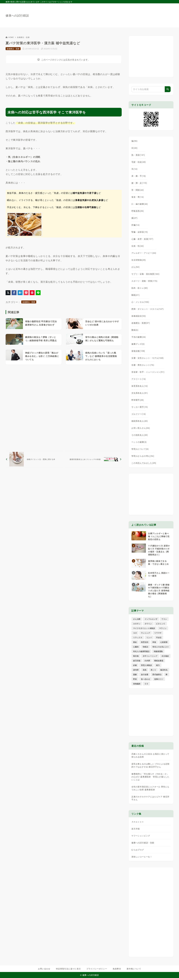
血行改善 (144, 674)
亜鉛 (135, 642)
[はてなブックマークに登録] (20, 292)
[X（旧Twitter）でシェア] (8, 292)
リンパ (149, 637)
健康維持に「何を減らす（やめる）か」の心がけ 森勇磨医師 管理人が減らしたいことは (150, 776)
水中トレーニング (150, 656)
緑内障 (136, 669)
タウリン (148, 623)
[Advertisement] (122, 14)
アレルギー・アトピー (143, 252)
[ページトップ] (172, 971)
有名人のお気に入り (160, 646)
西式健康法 (157, 674)
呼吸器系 (137, 210)
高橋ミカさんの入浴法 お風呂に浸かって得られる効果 (150, 755)
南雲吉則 (144, 642)
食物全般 (138, 350)
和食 (154, 642)
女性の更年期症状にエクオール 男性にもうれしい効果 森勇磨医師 (150, 788)
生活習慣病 (138, 259)
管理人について (140, 448)
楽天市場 (135, 828)
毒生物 (136, 656)
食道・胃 (137, 196)
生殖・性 (137, 245)
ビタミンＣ (160, 623)
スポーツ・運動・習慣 (144, 280)
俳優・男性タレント (142, 364)
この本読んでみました (143, 462)
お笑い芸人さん (140, 427)
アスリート (138, 378)
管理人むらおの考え (142, 455)
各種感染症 (138, 315)
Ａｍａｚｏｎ (137, 821)
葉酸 (135, 674)
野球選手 (137, 399)
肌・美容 (138, 154)
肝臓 (135, 224)
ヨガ (135, 632)
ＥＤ (146, 683)
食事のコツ (158, 679)
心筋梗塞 (164, 642)
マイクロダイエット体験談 (144, 628)
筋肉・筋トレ (139, 287)
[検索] (168, 89)
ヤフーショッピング (140, 835)
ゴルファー (138, 413)
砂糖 (135, 665)
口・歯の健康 (139, 203)
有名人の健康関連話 (141, 651)
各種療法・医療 (23, 37)
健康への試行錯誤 (17, 15)
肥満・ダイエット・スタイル (147, 308)
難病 (134, 329)
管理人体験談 (146, 665)
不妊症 (159, 637)
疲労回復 (136, 660)
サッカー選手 (139, 406)
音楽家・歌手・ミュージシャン (147, 371)
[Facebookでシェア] (14, 292)
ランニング (145, 632)
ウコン (164, 619)
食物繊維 (136, 683)
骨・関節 (137, 189)
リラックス (137, 637)
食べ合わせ (145, 679)
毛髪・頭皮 (138, 161)
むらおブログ (137, 849)
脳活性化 (164, 669)
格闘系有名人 (139, 420)
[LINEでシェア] (38, 292)
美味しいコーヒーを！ (141, 856)
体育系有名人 (139, 385)
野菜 (135, 679)
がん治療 (136, 619)
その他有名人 (139, 434)
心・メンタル (140, 301)
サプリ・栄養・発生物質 (145, 273)
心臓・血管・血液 (142, 238)
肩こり (153, 669)
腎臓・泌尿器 (139, 231)
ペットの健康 (139, 441)
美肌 (144, 669)
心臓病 (136, 646)
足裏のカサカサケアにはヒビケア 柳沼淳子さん (150, 798)
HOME (11, 37)
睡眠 (135, 294)
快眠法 (145, 646)
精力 (158, 665)
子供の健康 (138, 336)
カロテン (136, 623)
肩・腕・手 (138, 175)
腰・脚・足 (139, 182)
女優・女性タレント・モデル (147, 357)
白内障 (147, 660)
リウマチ (158, 632)
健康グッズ (138, 343)
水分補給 (165, 656)
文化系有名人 (139, 392)
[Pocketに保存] (26, 292)
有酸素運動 (158, 651)
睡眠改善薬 (158, 660)
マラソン (162, 628)
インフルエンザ (151, 619)
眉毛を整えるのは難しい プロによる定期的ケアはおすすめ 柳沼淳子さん (150, 765)
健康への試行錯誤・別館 (142, 842)
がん (135, 266)
